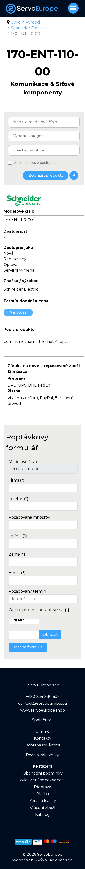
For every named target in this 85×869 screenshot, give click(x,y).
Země (17, 554)
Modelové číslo (23, 461)
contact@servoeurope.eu (42, 703)
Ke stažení (42, 766)
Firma (17, 480)
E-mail (17, 573)
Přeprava (42, 787)
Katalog (42, 814)
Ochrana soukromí (42, 745)
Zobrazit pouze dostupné (35, 163)
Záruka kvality (42, 800)
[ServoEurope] (45, 9)
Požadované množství (29, 517)
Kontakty (42, 738)
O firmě (42, 731)
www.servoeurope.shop (42, 710)
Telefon (19, 498)
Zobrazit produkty (46, 175)
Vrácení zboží (42, 807)
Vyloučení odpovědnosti (42, 780)
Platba (42, 794)
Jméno (18, 536)
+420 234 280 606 (43, 696)
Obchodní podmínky (43, 773)
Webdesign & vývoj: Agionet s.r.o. (42, 860)
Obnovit (50, 634)
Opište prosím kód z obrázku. (39, 610)
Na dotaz (18, 312)
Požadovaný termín (27, 591)
